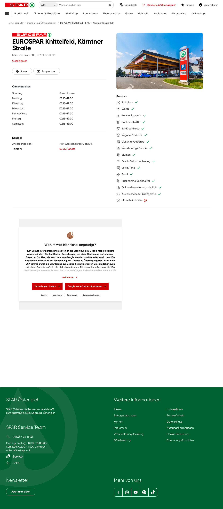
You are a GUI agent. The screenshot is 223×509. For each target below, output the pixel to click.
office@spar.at (21, 450)
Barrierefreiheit (175, 415)
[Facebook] (118, 492)
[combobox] (49, 4)
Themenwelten (111, 13)
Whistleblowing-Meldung (128, 434)
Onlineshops (198, 13)
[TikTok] (153, 492)
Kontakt (118, 421)
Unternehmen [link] (211, 5)
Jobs (15, 463)
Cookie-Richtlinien (177, 434)
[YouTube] (135, 492)
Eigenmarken (90, 13)
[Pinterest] (144, 492)
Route (24, 71)
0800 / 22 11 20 (22, 436)
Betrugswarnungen (125, 415)
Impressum (57, 295)
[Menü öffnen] (8, 13)
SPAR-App (71, 13)
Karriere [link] (190, 5)
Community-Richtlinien (180, 440)
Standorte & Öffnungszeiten (41, 23)
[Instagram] (127, 492)
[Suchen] (110, 5)
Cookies (43, 295)
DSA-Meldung (122, 440)
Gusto (129, 13)
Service (17, 456)
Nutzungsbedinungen (91, 295)
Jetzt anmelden (20, 491)
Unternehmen (175, 409)
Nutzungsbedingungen (180, 427)
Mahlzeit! (143, 13)
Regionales (160, 13)
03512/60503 (67, 148)
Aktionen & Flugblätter (47, 13)
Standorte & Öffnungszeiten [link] (161, 5)
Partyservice (179, 13)
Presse (117, 409)
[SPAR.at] (20, 5)
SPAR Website (16, 23)
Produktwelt (21, 13)
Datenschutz (72, 295)
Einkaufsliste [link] (131, 5)
